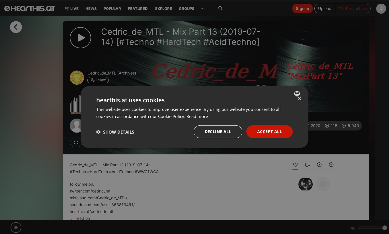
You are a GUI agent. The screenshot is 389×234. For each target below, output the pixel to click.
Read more (197, 116)
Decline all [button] (218, 131)
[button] (115, 132)
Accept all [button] (269, 131)
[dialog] (194, 117)
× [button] (299, 98)
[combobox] (297, 93)
